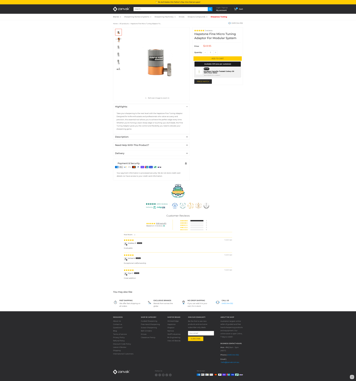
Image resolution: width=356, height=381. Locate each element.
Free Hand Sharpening (150, 324)
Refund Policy (119, 341)
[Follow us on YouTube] (163, 375)
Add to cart (218, 58)
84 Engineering (173, 337)
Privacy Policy (119, 337)
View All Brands (174, 341)
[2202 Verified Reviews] (178, 198)
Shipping (117, 350)
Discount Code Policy (122, 344)
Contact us (117, 324)
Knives (181, 17)
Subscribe (196, 339)
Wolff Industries (174, 334)
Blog (115, 331)
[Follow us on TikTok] (166, 375)
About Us (117, 321)
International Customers (123, 354)
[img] (129, 240)
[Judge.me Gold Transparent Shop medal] (191, 206)
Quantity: (198, 52)
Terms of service (120, 334)
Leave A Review (119, 347)
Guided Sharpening (149, 321)
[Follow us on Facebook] (156, 375)
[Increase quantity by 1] (215, 52)
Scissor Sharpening (149, 328)
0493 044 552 (237, 23)
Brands (116, 17)
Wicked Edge (173, 321)
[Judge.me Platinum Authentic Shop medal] (183, 206)
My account (221, 10)
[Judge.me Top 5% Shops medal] (206, 206)
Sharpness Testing (219, 17)
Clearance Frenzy (148, 337)
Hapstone (171, 324)
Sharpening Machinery (164, 17)
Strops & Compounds (196, 17)
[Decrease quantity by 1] (205, 52)
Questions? (117, 328)
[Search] (210, 9)
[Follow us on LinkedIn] (170, 375)
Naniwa (170, 331)
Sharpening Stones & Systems (136, 17)
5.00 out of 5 (161, 223)
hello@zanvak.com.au (230, 362)
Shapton (170, 328)
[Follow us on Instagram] (159, 375)
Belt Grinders (146, 331)
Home (115, 24)
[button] (199, 31)
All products (124, 24)
